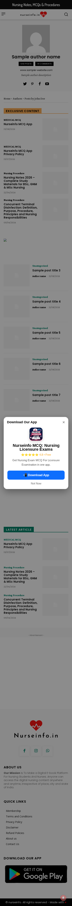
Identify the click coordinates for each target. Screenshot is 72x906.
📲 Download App (36, 475)
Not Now (36, 483)
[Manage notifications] (63, 898)
